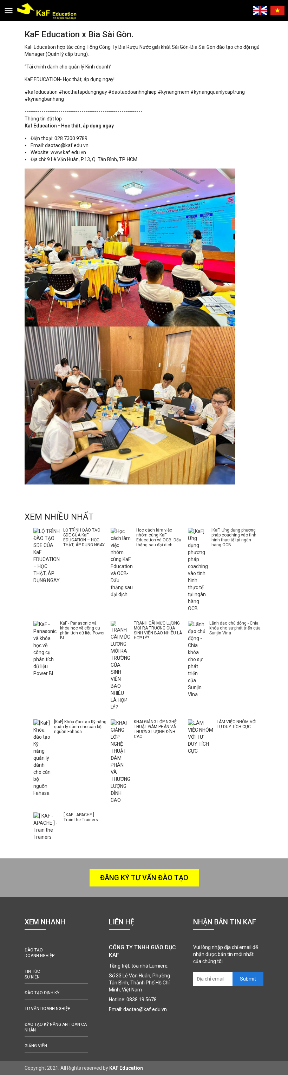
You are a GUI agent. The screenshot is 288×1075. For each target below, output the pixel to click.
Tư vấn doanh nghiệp (47, 1008)
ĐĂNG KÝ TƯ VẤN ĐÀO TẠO (144, 877)
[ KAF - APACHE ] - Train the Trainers (81, 817)
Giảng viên (36, 1045)
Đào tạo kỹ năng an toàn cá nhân (56, 1027)
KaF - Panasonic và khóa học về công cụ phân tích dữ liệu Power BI (82, 630)
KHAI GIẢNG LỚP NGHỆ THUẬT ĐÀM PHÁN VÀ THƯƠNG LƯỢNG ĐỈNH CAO (155, 729)
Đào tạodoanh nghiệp (39, 953)
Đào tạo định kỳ (42, 992)
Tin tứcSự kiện (32, 974)
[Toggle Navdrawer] (8, 10)
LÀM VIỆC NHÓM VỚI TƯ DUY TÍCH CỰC (236, 724)
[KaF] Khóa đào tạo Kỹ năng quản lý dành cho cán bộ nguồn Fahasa (80, 726)
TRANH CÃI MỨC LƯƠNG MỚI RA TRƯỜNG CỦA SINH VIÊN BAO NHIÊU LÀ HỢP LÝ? (158, 630)
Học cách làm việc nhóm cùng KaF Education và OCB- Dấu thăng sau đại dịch (158, 537)
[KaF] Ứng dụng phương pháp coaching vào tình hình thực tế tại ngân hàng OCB (233, 537)
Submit (248, 979)
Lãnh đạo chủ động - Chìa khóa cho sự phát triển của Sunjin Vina (235, 628)
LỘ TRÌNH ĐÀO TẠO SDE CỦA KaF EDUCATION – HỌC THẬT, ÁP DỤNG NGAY (84, 537)
